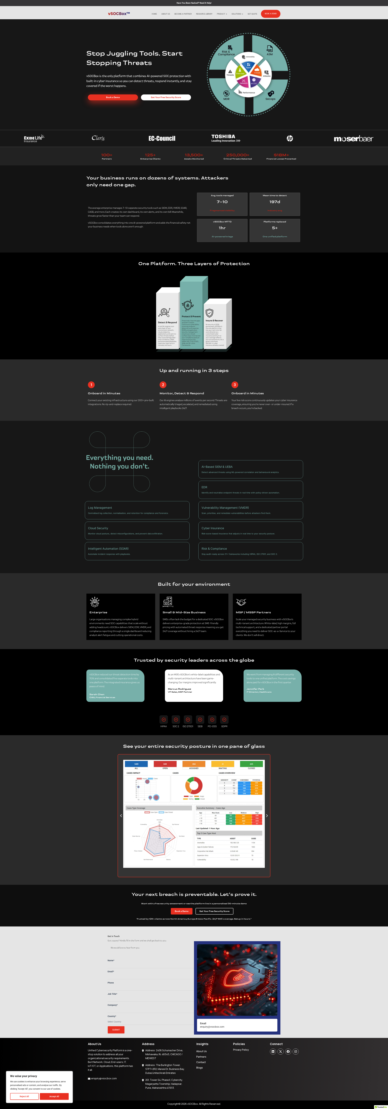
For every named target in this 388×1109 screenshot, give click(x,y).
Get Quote (252, 14)
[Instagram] (296, 1052)
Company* (113, 1005)
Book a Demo (271, 14)
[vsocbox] (119, 14)
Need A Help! (205, 3)
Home (154, 14)
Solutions (237, 14)
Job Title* (112, 994)
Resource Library (204, 14)
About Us (165, 14)
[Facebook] (288, 1052)
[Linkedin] (273, 1052)
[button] (121, 816)
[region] (39, 1087)
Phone (111, 983)
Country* (112, 1016)
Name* (111, 960)
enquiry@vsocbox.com (104, 1078)
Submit (116, 1030)
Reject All (24, 1096)
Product (221, 14)
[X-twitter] (281, 1052)
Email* (111, 971)
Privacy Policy (241, 1049)
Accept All (54, 1096)
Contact (201, 1062)
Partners (201, 1056)
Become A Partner (183, 14)
